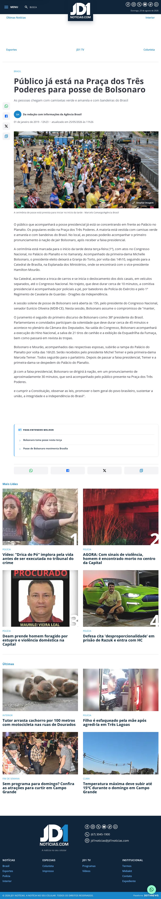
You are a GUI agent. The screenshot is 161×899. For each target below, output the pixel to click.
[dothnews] (151, 895)
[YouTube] (145, 4)
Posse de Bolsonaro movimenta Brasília (45, 448)
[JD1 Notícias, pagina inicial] (80, 10)
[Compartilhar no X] (6, 126)
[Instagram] (133, 4)
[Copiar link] (6, 136)
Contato (127, 876)
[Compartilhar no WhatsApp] (6, 106)
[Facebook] (128, 4)
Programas (89, 866)
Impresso (48, 871)
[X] (139, 4)
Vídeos (86, 871)
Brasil (6, 866)
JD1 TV (80, 49)
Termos (126, 866)
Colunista (149, 49)
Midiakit (127, 871)
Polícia (6, 876)
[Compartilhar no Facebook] (6, 116)
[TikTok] (150, 4)
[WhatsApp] (156, 4)
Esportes (11, 49)
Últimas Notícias (16, 17)
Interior (150, 17)
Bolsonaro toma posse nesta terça (42, 439)
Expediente (129, 881)
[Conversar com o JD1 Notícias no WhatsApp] (151, 889)
